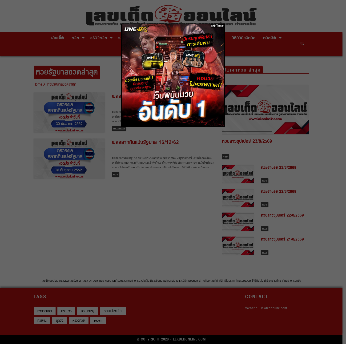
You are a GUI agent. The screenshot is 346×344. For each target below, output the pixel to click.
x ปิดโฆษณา (217, 25)
